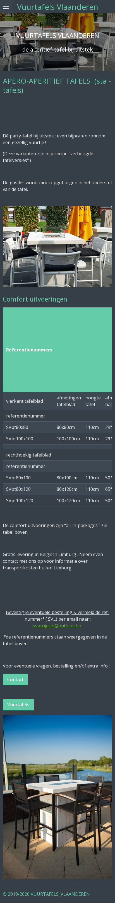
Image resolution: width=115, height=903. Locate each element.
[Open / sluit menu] (6, 6)
